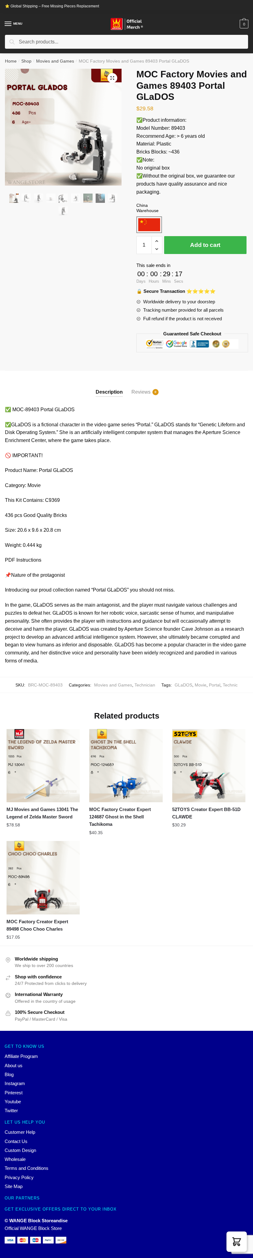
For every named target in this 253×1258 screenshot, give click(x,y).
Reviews (141, 392)
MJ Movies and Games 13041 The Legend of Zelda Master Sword (42, 813)
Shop (26, 61)
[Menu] (8, 24)
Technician (145, 684)
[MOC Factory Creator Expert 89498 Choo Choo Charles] (43, 877)
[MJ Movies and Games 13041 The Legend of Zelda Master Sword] (43, 765)
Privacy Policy (19, 1177)
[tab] (109, 386)
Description (109, 392)
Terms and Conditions (26, 1168)
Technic (230, 684)
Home (11, 61)
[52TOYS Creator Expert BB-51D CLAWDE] (209, 765)
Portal (214, 684)
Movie (200, 684)
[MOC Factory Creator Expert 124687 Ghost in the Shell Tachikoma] (126, 765)
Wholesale (15, 1159)
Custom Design (20, 1150)
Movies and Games (55, 61)
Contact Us (16, 1141)
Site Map (14, 1186)
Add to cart (205, 245)
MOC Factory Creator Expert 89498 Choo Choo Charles (37, 925)
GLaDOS (183, 684)
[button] (236, 1241)
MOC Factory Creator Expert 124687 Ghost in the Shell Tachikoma (120, 817)
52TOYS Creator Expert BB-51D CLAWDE (206, 813)
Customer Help (20, 1132)
